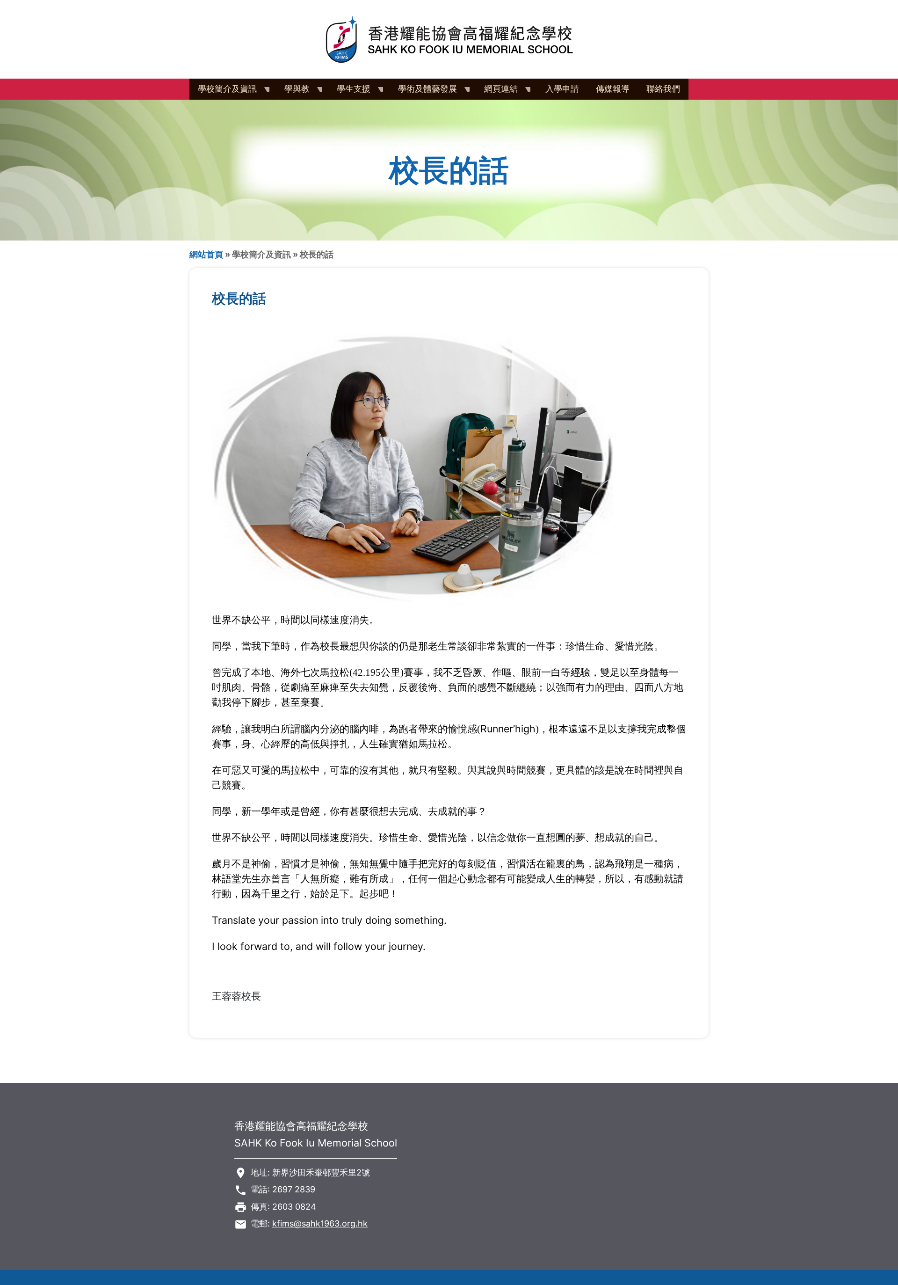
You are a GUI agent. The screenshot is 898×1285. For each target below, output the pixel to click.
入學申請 (562, 89)
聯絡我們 (663, 89)
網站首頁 (206, 254)
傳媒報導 (613, 89)
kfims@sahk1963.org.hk (320, 1223)
